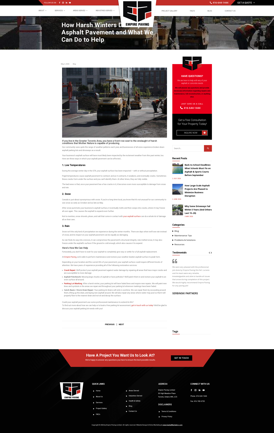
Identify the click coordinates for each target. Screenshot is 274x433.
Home (98, 391)
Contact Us (230, 11)
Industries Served (104, 10)
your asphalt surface (132, 216)
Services (59, 10)
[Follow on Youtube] (70, 2)
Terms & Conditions (169, 411)
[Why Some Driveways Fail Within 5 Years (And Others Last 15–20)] (177, 210)
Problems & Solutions (185, 240)
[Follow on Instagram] (63, 2)
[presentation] (210, 252)
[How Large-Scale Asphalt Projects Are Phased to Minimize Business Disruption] (177, 189)
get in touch (181, 358)
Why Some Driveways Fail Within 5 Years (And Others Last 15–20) (198, 210)
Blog (210, 11)
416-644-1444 (220, 2)
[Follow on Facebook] (59, 2)
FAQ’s (192, 11)
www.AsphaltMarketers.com (172, 425)
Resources (179, 244)
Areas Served (79, 10)
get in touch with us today (142, 305)
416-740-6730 (199, 401)
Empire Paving (70, 257)
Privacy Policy (167, 417)
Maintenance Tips (183, 235)
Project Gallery (169, 11)
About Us (99, 397)
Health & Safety (134, 401)
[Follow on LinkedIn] (66, 2)
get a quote (244, 2)
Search (208, 148)
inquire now (190, 132)
